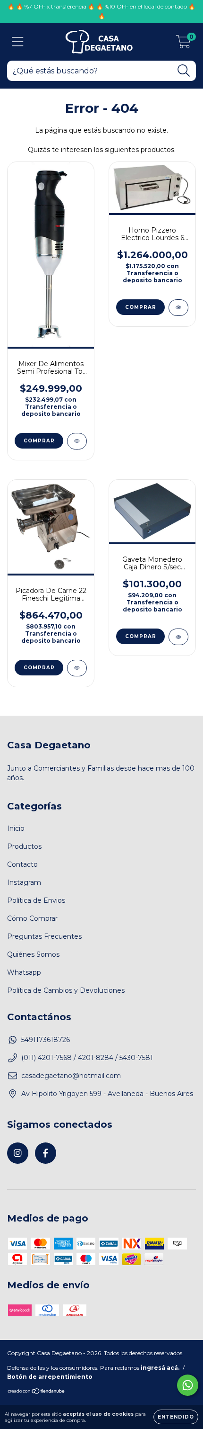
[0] (183, 44)
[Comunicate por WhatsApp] (187, 1385)
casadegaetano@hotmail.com (71, 1075)
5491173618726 (45, 1039)
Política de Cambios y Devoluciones (66, 990)
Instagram (24, 882)
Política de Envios (36, 900)
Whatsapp (24, 972)
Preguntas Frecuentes (44, 936)
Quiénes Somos (33, 954)
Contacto (22, 864)
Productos (24, 846)
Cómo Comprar (32, 918)
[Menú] (17, 42)
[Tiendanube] (36, 1391)
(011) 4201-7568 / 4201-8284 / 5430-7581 (87, 1057)
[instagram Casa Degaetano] (17, 1153)
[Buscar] (184, 71)
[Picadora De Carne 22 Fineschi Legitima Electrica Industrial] (77, 668)
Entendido (176, 1417)
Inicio (16, 828)
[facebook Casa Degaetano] (45, 1153)
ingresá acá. (160, 1367)
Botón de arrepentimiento (50, 1376)
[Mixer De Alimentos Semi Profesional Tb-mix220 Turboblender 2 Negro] (77, 441)
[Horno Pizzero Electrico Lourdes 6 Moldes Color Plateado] (178, 307)
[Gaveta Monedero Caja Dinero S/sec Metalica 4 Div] (178, 637)
